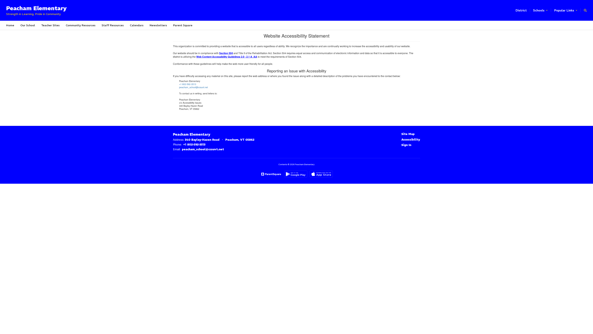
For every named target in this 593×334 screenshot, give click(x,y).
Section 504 (226, 53)
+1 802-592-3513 (187, 84)
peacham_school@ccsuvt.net (193, 87)
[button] (540, 10)
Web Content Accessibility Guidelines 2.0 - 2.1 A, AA (226, 56)
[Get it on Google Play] (295, 174)
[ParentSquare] (271, 174)
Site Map (408, 134)
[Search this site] (585, 10)
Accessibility (410, 139)
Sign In (406, 145)
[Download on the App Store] (321, 174)
